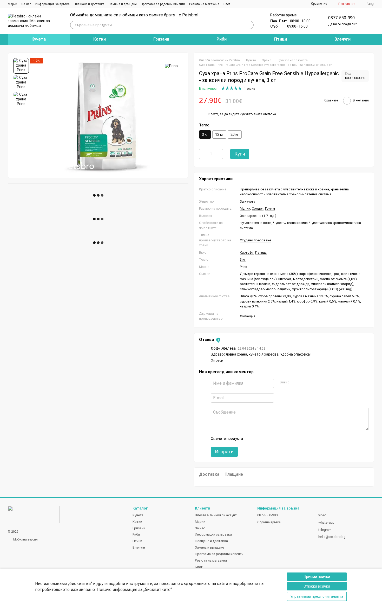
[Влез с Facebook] (295, 382)
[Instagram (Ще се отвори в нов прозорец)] (237, 4)
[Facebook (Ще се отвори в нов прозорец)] (244, 4)
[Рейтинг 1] (251, 438)
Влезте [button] (213, 114)
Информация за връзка (52, 4)
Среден (258, 208)
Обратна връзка (269, 522)
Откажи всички (317, 586)
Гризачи (161, 39)
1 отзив (249, 89)
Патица (261, 252)
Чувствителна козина (290, 223)
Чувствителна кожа (256, 223)
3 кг (243, 259)
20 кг (234, 134)
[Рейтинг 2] (259, 438)
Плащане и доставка (89, 4)
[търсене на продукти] (249, 25)
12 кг (219, 134)
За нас (26, 4)
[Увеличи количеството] (219, 154)
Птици (280, 39)
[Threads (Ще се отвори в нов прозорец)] (250, 4)
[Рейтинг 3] (268, 438)
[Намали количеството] (203, 154)
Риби (221, 39)
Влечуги (342, 39)
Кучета (38, 39)
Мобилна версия (25, 539)
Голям (270, 208)
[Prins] (171, 65)
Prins (243, 267)
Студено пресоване (255, 240)
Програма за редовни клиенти (163, 4)
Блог (226, 4)
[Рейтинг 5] (284, 438)
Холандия (247, 316)
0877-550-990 (341, 17)
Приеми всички (317, 577)
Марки (12, 4)
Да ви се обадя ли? (342, 24)
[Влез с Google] (303, 382)
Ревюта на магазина (204, 4)
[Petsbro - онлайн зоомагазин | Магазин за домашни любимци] (34, 514)
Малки (245, 208)
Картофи (247, 252)
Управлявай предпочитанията (316, 596)
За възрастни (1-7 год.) (258, 216)
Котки (99, 39)
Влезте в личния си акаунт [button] (216, 515)
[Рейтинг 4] (276, 438)
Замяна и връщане (123, 4)
